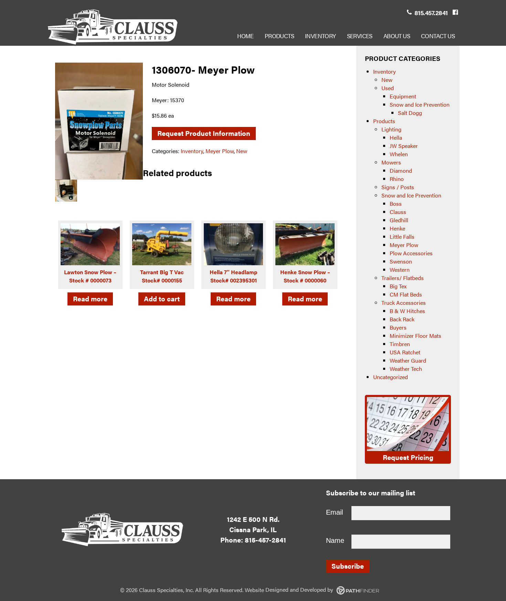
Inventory (192, 151)
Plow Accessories (411, 253)
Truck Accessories (403, 303)
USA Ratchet (405, 352)
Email (334, 512)
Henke (397, 228)
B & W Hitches (407, 311)
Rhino (397, 179)
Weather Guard (408, 360)
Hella (396, 137)
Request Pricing (408, 457)
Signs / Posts (397, 187)
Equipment (403, 96)
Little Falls (402, 236)
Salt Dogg (410, 113)
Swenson (401, 261)
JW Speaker (404, 146)
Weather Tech (406, 369)
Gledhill (399, 220)
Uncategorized (390, 377)
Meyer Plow (219, 151)
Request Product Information (203, 133)
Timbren (400, 344)
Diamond (401, 170)
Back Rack (402, 319)
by (300, 589)
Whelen (399, 154)
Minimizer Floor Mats (415, 336)
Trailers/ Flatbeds (402, 278)
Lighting (391, 129)
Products (384, 121)
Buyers (398, 327)
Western (400, 269)
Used (387, 88)
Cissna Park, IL (253, 529)
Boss (396, 203)
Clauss (398, 212)
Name (335, 540)
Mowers (391, 162)
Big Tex (398, 286)
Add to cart (162, 298)
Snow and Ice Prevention (420, 104)
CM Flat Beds (406, 294)
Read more (90, 298)
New (241, 151)
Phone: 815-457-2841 (253, 540)
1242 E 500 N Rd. (253, 519)
